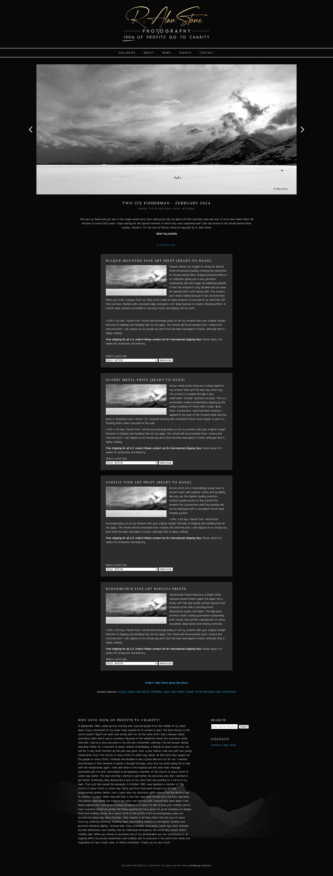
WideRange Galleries (200, 865)
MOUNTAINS (229, 692)
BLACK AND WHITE (138, 692)
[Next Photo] (301, 138)
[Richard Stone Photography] (166, 39)
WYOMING (156, 692)
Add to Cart (166, 360)
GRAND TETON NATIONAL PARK (203, 692)
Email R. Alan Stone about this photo (166, 683)
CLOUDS (122, 692)
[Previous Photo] (32, 138)
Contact (207, 52)
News (166, 52)
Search (185, 52)
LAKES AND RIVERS (174, 692)
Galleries (127, 52)
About (149, 52)
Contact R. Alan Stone (223, 745)
